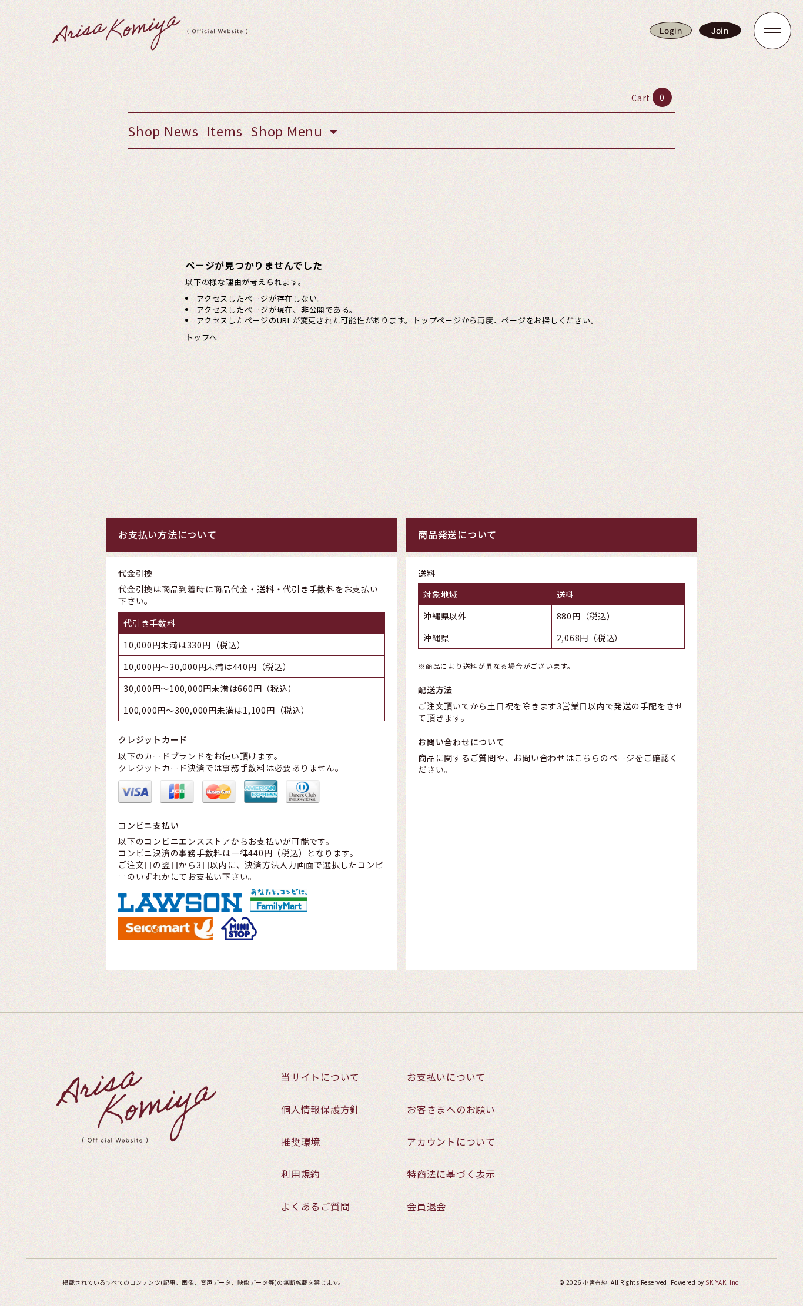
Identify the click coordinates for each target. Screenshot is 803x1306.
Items (225, 130)
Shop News (163, 130)
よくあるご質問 (315, 1206)
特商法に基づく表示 (451, 1174)
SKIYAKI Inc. (723, 1282)
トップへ (201, 337)
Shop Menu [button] (288, 130)
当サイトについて (320, 1077)
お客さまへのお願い (451, 1109)
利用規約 (300, 1174)
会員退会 (426, 1206)
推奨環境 (300, 1141)
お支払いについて (446, 1077)
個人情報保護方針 (320, 1109)
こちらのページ (604, 757)
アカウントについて (451, 1141)
